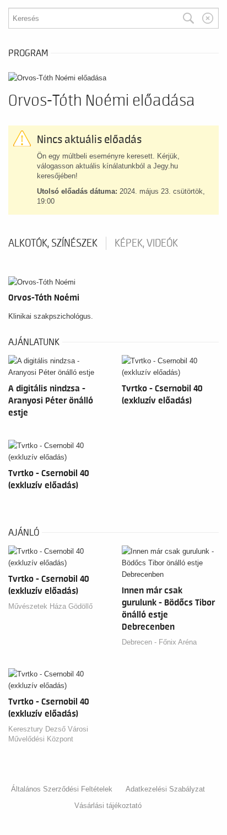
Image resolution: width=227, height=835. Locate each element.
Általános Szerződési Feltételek (61, 789)
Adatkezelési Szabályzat (165, 789)
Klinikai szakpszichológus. (50, 316)
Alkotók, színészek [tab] (53, 243)
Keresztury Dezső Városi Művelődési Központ (48, 734)
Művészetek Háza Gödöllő (50, 606)
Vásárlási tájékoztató (108, 805)
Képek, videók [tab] (146, 243)
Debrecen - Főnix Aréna (159, 642)
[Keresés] (188, 18)
